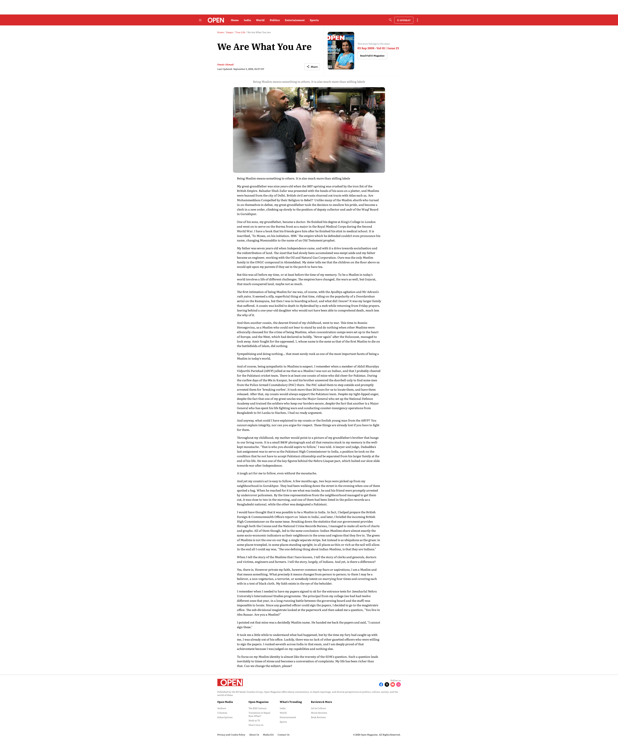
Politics (275, 20)
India (247, 20)
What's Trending (291, 702)
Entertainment (295, 20)
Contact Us (283, 734)
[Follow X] (387, 684)
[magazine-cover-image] (341, 50)
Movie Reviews (319, 712)
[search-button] (390, 20)
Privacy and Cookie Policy (231, 734)
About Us (254, 734)
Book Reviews (318, 717)
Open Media (225, 702)
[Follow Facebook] (381, 684)
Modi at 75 (254, 720)
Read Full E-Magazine (372, 55)
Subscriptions (224, 717)
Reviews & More (321, 702)
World (260, 20)
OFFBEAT (405, 20)
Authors (221, 708)
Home (235, 20)
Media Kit (268, 734)
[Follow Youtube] (392, 684)
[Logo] (215, 20)
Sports (314, 20)
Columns (222, 712)
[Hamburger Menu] (200, 20)
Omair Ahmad (225, 64)
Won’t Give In (255, 724)
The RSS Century (257, 708)
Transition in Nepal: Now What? (259, 714)
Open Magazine (258, 702)
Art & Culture (318, 708)
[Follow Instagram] (398, 684)
